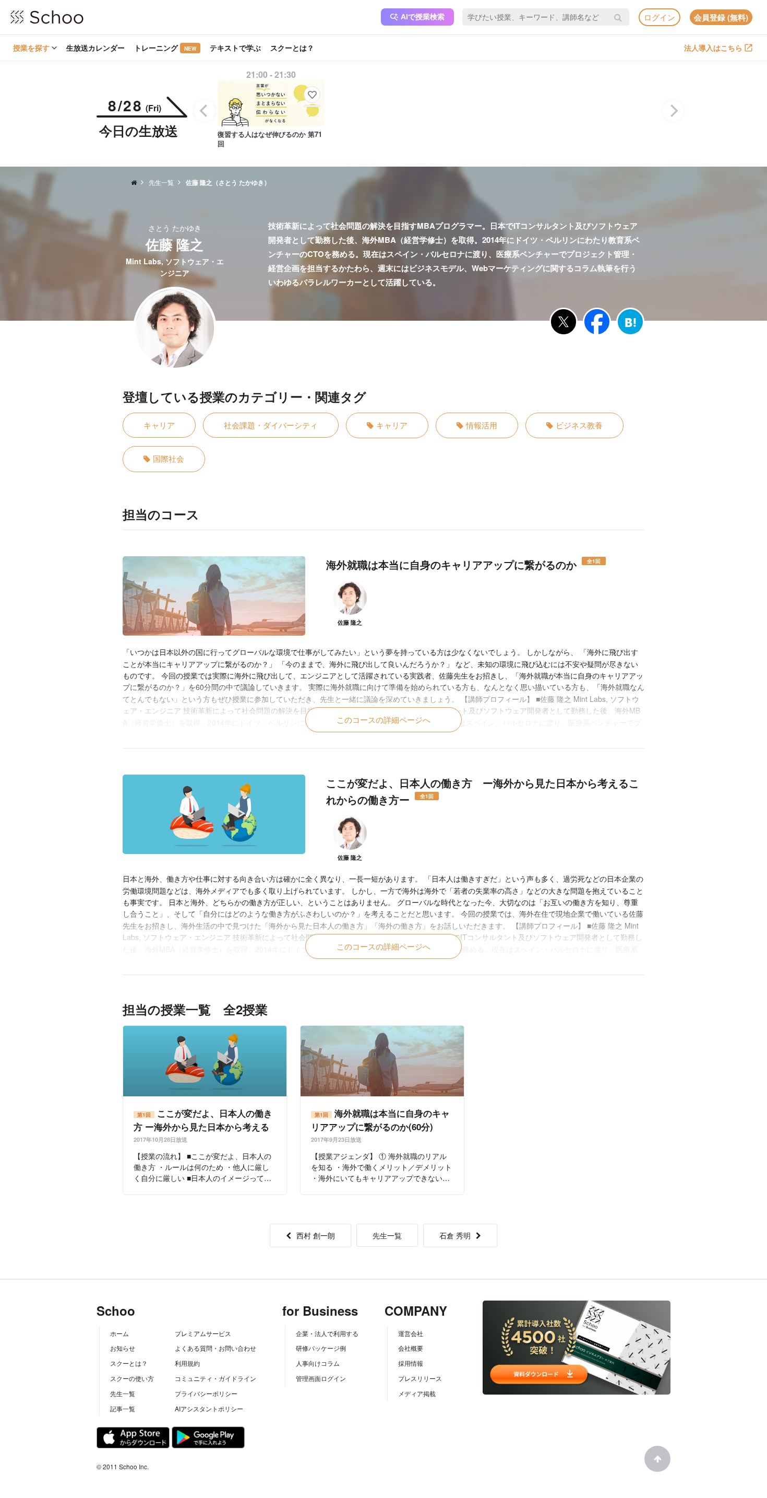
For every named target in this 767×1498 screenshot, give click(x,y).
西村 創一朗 (315, 1235)
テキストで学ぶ (235, 47)
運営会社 (410, 1333)
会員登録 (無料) (721, 17)
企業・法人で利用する (327, 1333)
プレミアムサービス (203, 1333)
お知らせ (122, 1347)
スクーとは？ (292, 47)
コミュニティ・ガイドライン (215, 1378)
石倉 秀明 (455, 1235)
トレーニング (165, 47)
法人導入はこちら (713, 47)
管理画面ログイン (321, 1378)
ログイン (659, 16)
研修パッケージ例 (321, 1347)
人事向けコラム (318, 1363)
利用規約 (187, 1363)
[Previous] (204, 110)
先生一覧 (387, 1235)
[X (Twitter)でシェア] (563, 322)
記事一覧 (122, 1408)
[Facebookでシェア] (597, 322)
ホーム (119, 1333)
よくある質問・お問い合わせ (215, 1347)
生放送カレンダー (95, 47)
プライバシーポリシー (206, 1393)
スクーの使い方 (132, 1378)
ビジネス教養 (579, 424)
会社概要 (410, 1347)
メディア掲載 (417, 1393)
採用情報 (410, 1363)
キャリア (159, 424)
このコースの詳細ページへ (383, 719)
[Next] (673, 110)
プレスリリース (420, 1378)
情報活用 (481, 424)
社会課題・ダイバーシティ (271, 424)
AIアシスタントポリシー (209, 1408)
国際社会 (168, 458)
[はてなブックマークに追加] (630, 322)
